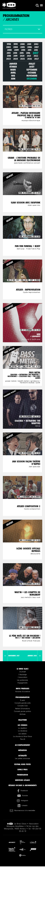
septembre (31, 69)
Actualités (22, 755)
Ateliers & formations (22, 709)
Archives (23, 714)
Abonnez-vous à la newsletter (24, 811)
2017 (35, 53)
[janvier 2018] (39, 655)
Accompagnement (22, 745)
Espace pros (23, 769)
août (31, 66)
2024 (15, 58)
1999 (15, 44)
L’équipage (22, 675)
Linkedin (25, 806)
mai (13, 75)
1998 (9, 44)
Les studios (22, 725)
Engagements (23, 683)
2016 (28, 53)
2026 (29, 58)
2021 (29, 56)
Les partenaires (22, 680)
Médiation (22, 750)
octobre (32, 72)
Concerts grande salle (22, 703)
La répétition (22, 728)
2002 (36, 44)
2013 (9, 53)
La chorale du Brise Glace (22, 737)
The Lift (22, 739)
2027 (36, 58)
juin (13, 78)
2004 (15, 47)
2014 (15, 53)
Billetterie (22, 720)
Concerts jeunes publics (22, 711)
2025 (22, 58)
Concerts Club (23, 706)
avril (13, 72)
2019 (15, 56)
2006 (29, 47)
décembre (32, 78)
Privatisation (22, 775)
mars (13, 69)
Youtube (25, 796)
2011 (30, 50)
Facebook (24, 791)
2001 (29, 44)
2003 (8, 47)
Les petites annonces (22, 759)
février (13, 66)
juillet (32, 63)
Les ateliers (22, 734)
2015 (22, 53)
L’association (22, 677)
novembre (31, 75)
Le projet (22, 672)
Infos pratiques (22, 688)
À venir (22, 700)
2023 (8, 58)
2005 (22, 47)
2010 (23, 50)
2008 (9, 50)
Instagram (24, 801)
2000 (22, 44)
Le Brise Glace (22, 669)
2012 (36, 50)
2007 (36, 47)
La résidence (22, 731)
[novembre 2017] (5, 655)
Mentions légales (22, 780)
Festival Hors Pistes (22, 764)
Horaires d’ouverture (22, 692)
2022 (36, 56)
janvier (13, 63)
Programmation (23, 697)
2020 (22, 56)
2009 (16, 50)
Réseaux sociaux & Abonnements (22, 785)
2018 (9, 56)
